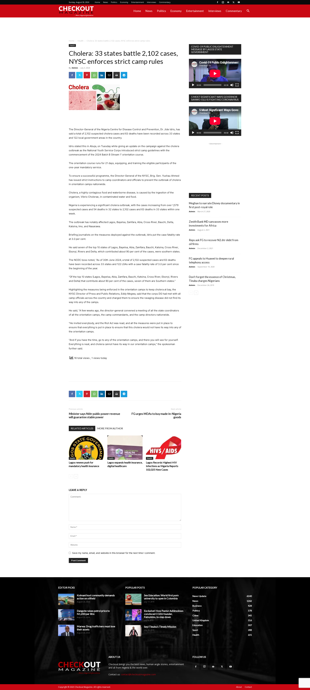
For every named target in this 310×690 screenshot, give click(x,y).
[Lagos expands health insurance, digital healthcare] (125, 447)
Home (97, 2)
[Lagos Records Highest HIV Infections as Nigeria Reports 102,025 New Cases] (163, 447)
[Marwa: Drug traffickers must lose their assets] (66, 630)
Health (80, 40)
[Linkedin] (101, 75)
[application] (215, 73)
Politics (114, 2)
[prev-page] (71, 476)
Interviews (151, 2)
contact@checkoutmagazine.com (138, 674)
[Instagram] (222, 2)
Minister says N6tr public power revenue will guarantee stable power (94, 415)
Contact (248, 687)
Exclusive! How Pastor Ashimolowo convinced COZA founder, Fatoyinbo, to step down (163, 613)
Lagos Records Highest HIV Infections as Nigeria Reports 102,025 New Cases (162, 466)
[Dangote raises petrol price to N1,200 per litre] (66, 615)
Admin (75, 68)
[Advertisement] (155, 28)
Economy (124, 2)
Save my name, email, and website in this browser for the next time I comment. (113, 553)
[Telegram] (124, 75)
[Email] (109, 75)
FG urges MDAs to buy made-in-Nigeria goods (156, 415)
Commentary (164, 2)
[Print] (116, 75)
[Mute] (231, 85)
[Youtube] (238, 2)
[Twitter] (233, 2)
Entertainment (137, 2)
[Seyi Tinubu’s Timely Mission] (133, 630)
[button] (248, 11)
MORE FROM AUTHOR (110, 428)
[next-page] (76, 476)
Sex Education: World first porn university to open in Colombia (161, 597)
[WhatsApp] (94, 75)
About (239, 687)
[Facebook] (217, 2)
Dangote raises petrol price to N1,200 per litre (93, 612)
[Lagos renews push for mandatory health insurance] (86, 447)
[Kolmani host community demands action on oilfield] (66, 599)
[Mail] (228, 2)
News (105, 2)
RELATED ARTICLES (82, 428)
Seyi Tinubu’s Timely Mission (160, 626)
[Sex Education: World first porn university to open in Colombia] (133, 599)
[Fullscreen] (237, 85)
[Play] (193, 85)
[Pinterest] (87, 75)
